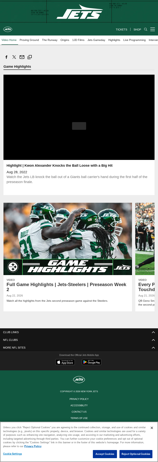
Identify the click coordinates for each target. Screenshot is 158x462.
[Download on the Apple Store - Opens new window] (65, 362)
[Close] (152, 428)
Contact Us (79, 411)
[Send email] (22, 59)
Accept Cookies (105, 454)
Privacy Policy (79, 399)
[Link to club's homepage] (7, 28)
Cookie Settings (12, 453)
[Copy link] (30, 57)
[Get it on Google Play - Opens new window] (92, 364)
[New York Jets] (79, 380)
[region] (79, 442)
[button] (79, 126)
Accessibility (79, 405)
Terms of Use (79, 418)
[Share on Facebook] (6, 59)
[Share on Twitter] (14, 59)
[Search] (145, 29)
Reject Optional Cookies (136, 454)
